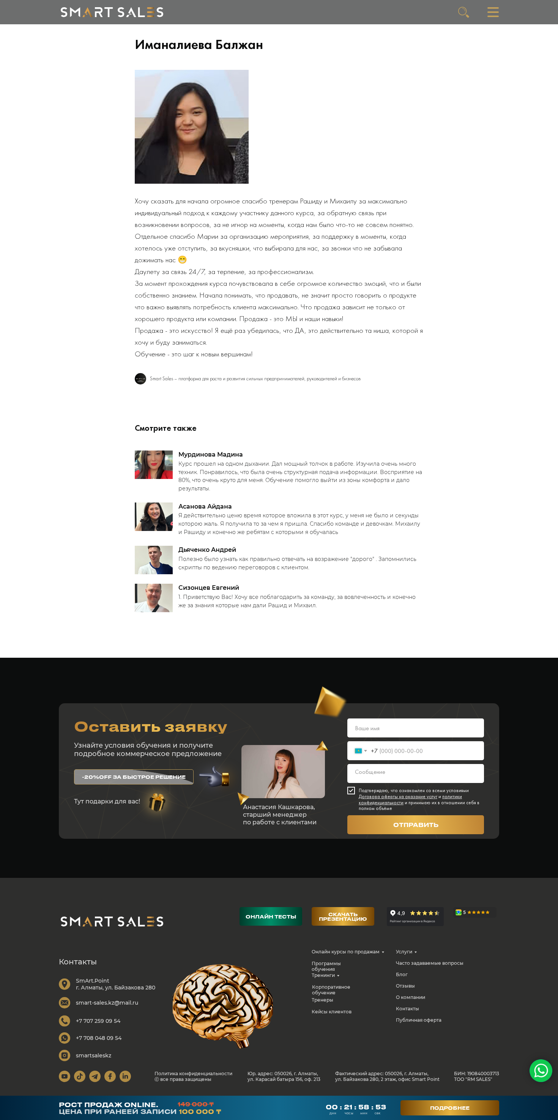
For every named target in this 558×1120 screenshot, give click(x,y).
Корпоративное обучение (331, 990)
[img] (112, 12)
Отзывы (405, 986)
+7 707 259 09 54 (98, 1021)
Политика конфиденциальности (193, 1073)
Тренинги (323, 975)
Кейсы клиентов (332, 1011)
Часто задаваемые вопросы (429, 963)
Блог (402, 974)
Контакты (407, 1008)
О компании (410, 997)
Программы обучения (326, 966)
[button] (134, 776)
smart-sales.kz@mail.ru (107, 1002)
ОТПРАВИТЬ (415, 824)
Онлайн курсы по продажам (346, 952)
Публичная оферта (418, 1020)
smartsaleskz (93, 1055)
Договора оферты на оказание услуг (398, 796)
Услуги (404, 952)
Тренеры (322, 1000)
